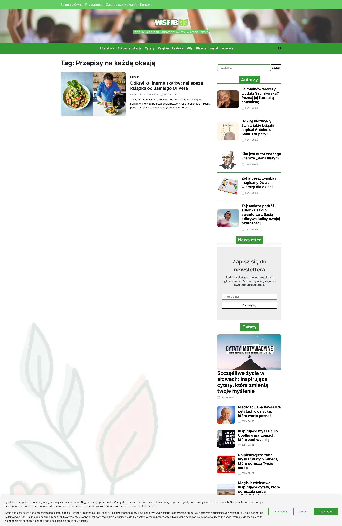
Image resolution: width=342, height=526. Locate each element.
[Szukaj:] (243, 67)
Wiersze (227, 48)
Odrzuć (303, 511)
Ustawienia (280, 511)
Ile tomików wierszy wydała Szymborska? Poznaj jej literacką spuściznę (260, 95)
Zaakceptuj (325, 511)
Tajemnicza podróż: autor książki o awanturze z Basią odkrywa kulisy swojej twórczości (261, 214)
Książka (163, 48)
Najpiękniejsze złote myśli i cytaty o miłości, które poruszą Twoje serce (258, 461)
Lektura (177, 48)
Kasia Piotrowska (149, 94)
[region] (171, 510)
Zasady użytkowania (121, 4)
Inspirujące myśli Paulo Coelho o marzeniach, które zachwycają (258, 435)
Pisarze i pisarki (207, 48)
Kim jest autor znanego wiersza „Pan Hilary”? (261, 156)
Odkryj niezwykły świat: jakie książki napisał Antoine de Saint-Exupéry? (258, 127)
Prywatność (94, 4)
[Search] (279, 48)
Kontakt (146, 4)
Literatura (107, 48)
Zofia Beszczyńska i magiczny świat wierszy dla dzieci (259, 182)
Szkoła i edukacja (129, 48)
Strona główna (72, 4)
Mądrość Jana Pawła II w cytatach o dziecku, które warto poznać (259, 411)
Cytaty (149, 48)
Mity (189, 48)
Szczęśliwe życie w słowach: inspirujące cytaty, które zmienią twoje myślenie (242, 382)
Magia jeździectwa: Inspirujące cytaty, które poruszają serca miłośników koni (259, 489)
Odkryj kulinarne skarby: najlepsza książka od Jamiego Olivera (166, 86)
